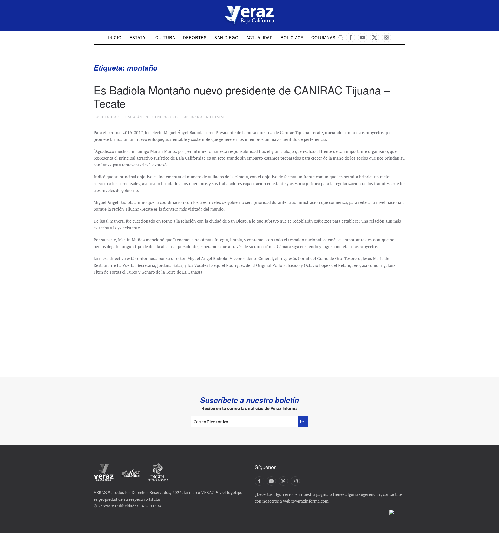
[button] (340, 37)
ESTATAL (217, 117)
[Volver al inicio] (249, 15)
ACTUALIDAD (259, 37)
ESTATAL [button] (138, 37)
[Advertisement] (249, 319)
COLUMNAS (323, 37)
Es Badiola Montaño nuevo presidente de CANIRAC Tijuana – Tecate (242, 96)
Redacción (131, 117)
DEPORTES (195, 37)
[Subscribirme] (303, 421)
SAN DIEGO (226, 37)
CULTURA (165, 37)
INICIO (115, 37)
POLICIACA (292, 37)
